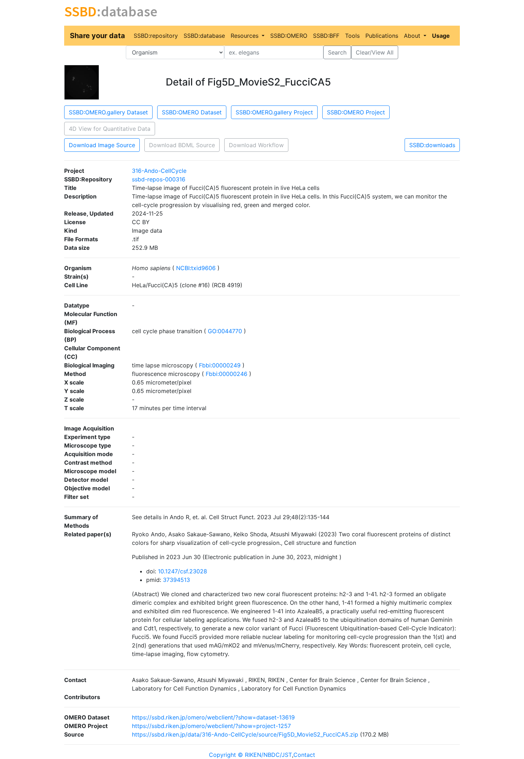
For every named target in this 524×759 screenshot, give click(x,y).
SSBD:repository (156, 35)
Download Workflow (256, 145)
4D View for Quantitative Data (109, 128)
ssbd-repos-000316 (158, 179)
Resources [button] (245, 35)
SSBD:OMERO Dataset (192, 112)
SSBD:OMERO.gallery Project (274, 112)
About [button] (413, 35)
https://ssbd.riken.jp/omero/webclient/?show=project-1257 (211, 725)
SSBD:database (204, 35)
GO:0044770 (225, 331)
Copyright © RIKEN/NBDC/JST (250, 754)
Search (337, 52)
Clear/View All (375, 52)
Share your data (97, 35)
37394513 (176, 579)
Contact (304, 754)
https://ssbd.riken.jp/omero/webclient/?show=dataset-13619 (213, 717)
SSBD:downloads (432, 145)
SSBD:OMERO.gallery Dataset (108, 112)
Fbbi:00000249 (219, 365)
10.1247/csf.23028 (182, 571)
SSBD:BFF (326, 35)
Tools (352, 35)
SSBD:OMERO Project (356, 112)
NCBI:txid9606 (195, 268)
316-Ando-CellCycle (159, 170)
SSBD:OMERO (288, 35)
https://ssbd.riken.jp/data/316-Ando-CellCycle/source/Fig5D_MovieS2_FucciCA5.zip (245, 734)
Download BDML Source (182, 145)
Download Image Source (102, 145)
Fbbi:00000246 (226, 373)
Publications (381, 35)
